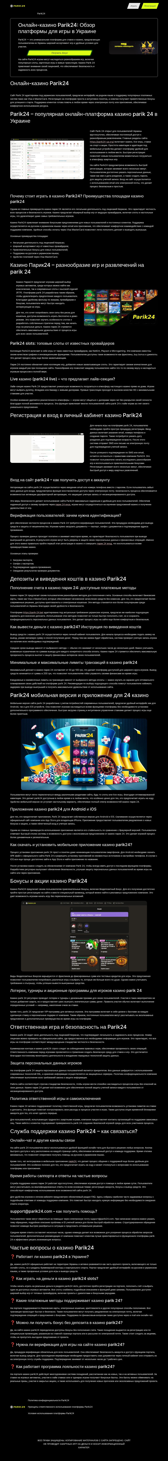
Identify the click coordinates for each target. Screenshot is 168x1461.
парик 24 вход (62, 504)
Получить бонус (60, 53)
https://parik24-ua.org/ (102, 141)
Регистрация (150, 6)
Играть (133, 6)
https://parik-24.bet (33, 612)
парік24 (72, 1161)
